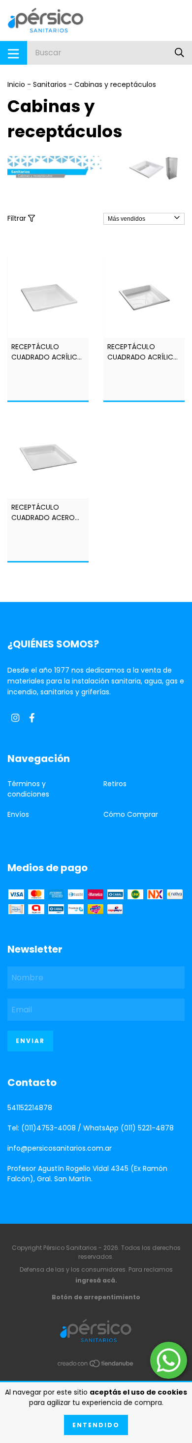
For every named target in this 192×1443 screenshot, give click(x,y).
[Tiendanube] (96, 1365)
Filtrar (17, 218)
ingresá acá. (96, 1280)
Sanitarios (49, 84)
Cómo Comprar (130, 814)
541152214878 (29, 1108)
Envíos (18, 814)
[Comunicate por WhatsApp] (168, 1360)
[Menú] (13, 53)
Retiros (115, 784)
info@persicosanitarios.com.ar (59, 1148)
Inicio (16, 84)
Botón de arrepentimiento (96, 1297)
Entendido (96, 1425)
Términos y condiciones (28, 789)
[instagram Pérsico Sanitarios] (15, 718)
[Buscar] (179, 52)
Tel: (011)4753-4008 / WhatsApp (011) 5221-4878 (90, 1128)
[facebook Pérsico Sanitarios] (32, 718)
